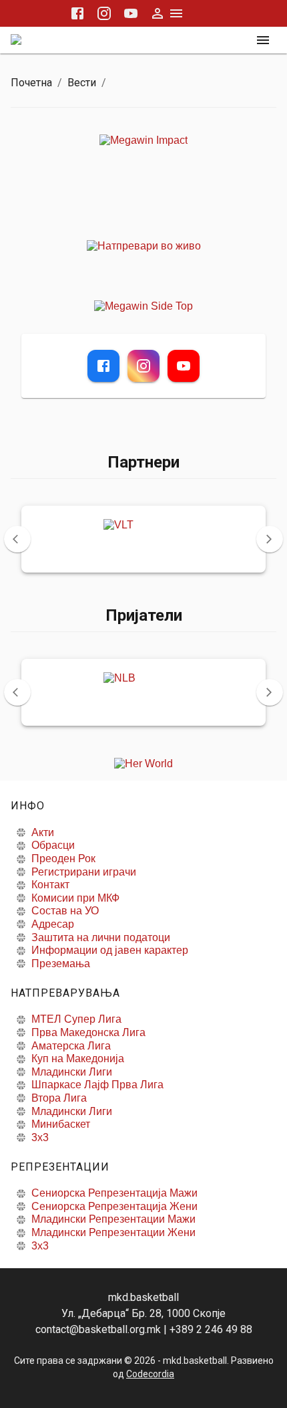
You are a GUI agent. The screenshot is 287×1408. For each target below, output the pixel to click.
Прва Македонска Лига (88, 1032)
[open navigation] (263, 40)
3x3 (40, 1137)
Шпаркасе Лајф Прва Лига (97, 1084)
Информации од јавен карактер (109, 950)
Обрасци (53, 845)
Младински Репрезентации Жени (113, 1232)
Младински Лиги (71, 1072)
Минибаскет (60, 1124)
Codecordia (150, 1374)
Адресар (52, 924)
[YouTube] (184, 366)
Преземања (60, 963)
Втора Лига (59, 1098)
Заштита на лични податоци (100, 937)
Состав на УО (65, 910)
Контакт (50, 884)
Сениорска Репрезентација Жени (114, 1206)
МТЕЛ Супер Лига (76, 1019)
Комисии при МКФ (75, 898)
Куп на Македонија (77, 1058)
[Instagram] (143, 366)
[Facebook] (103, 366)
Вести (81, 82)
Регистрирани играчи (83, 872)
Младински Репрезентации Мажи (113, 1219)
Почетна (31, 82)
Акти (42, 832)
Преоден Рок (63, 858)
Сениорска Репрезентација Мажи (114, 1193)
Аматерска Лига (71, 1045)
